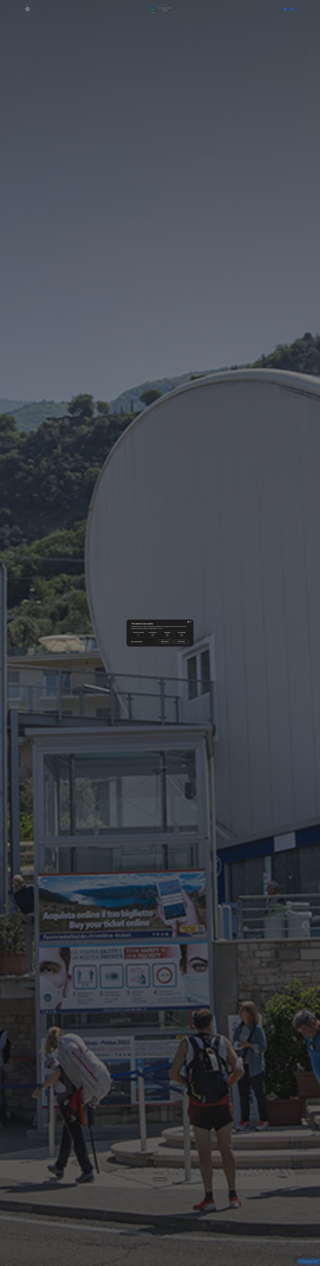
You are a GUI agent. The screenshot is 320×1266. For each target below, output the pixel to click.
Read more (160, 628)
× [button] (190, 621)
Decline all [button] (165, 641)
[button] (137, 642)
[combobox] (188, 622)
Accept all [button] (181, 641)
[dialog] (160, 633)
